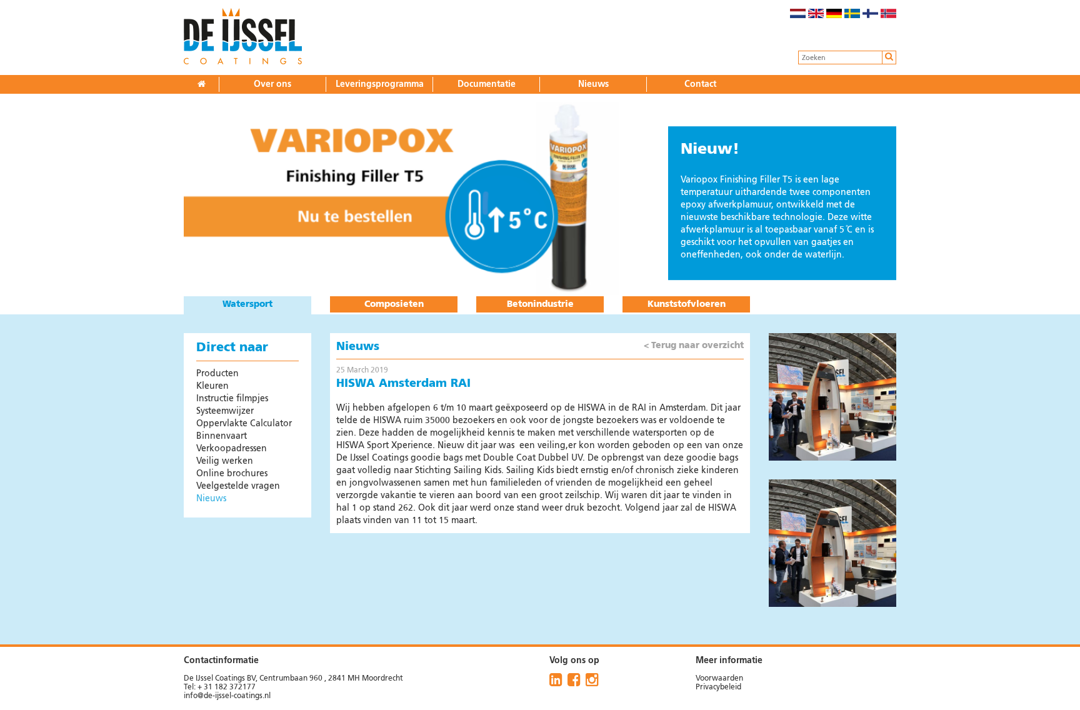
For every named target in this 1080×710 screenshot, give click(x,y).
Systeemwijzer (225, 411)
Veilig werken (224, 461)
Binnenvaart (221, 436)
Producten (217, 373)
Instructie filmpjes (232, 398)
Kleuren (212, 386)
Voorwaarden (719, 678)
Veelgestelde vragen (238, 486)
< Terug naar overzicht (694, 345)
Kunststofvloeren (687, 304)
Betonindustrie (540, 304)
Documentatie (487, 84)
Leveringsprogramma (380, 84)
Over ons (272, 84)
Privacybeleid (718, 687)
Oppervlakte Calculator (244, 423)
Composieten (394, 304)
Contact (700, 84)
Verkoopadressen (231, 448)
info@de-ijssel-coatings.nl (227, 696)
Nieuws (593, 84)
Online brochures (232, 473)
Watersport (247, 304)
